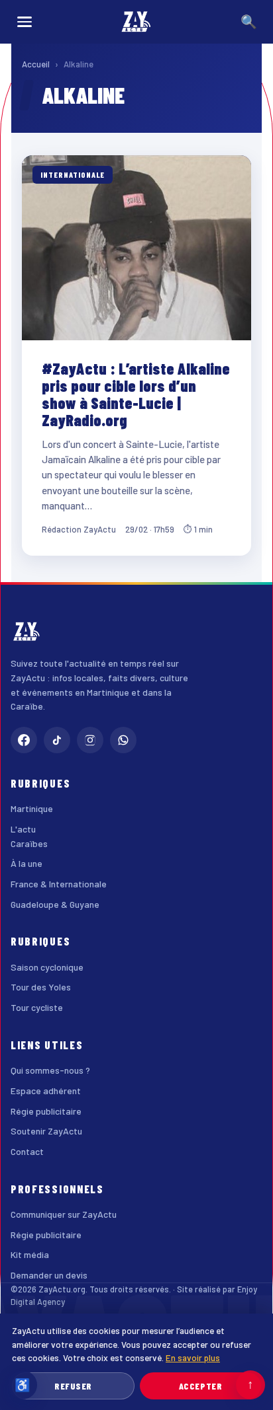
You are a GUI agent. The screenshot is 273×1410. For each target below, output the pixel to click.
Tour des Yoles (41, 986)
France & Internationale (59, 883)
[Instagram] (90, 740)
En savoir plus (193, 1357)
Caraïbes (29, 843)
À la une (26, 863)
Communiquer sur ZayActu (64, 1214)
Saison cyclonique (47, 967)
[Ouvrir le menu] (24, 22)
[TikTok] (57, 740)
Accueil (36, 64)
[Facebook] (24, 740)
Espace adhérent (46, 1090)
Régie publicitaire (46, 1111)
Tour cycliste (37, 1007)
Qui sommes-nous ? (50, 1070)
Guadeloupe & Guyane (55, 904)
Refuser (73, 1385)
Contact (27, 1151)
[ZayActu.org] (136, 22)
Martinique (32, 808)
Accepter (200, 1385)
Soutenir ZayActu (46, 1130)
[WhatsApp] (123, 740)
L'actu (23, 829)
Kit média (30, 1254)
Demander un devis (49, 1274)
